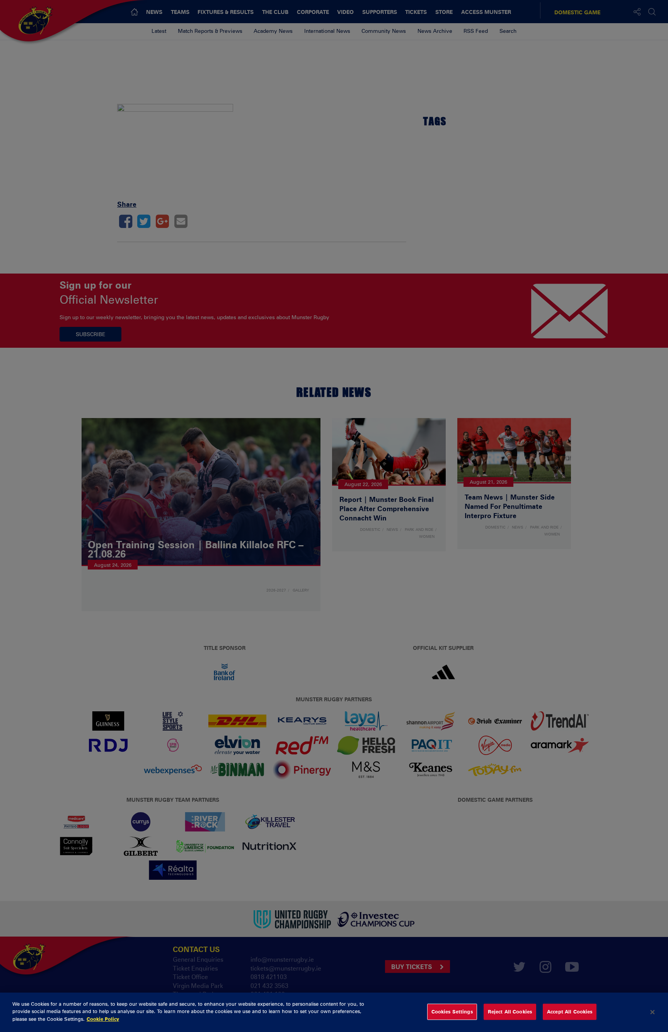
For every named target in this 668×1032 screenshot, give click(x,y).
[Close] (652, 1012)
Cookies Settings (452, 1011)
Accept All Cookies (569, 1011)
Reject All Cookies (510, 1011)
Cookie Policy (103, 1019)
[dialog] (334, 1012)
